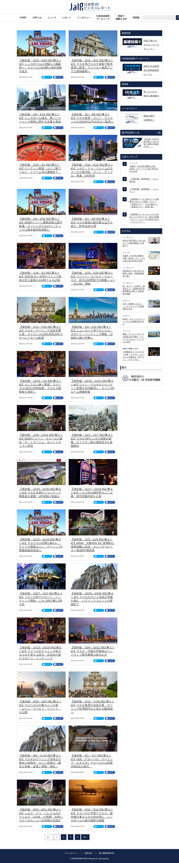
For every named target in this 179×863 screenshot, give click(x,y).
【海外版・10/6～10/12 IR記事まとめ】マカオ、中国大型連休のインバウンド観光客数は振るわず (93, 651)
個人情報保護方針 (106, 853)
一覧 (158, 132)
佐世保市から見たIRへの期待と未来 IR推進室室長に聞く (133, 273)
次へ (85, 837)
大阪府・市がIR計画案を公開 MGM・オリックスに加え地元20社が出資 (143, 168)
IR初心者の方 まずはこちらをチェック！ (151, 45)
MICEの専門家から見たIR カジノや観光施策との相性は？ (135, 243)
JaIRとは (37, 17)
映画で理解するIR (121, 17)
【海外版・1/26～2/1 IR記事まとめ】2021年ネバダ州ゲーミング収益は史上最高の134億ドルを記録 (40, 276)
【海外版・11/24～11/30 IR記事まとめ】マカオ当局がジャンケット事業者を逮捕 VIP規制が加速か (40, 492)
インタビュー (83, 17)
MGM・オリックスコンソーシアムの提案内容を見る (134, 321)
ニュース (51, 17)
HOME (23, 17)
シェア (59, 77)
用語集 (136, 17)
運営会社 (88, 853)
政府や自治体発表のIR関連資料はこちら (151, 70)
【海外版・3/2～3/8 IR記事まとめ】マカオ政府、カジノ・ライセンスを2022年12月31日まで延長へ (92, 118)
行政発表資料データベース (103, 17)
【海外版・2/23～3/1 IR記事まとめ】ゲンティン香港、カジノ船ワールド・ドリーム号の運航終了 (40, 168)
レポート (66, 17)
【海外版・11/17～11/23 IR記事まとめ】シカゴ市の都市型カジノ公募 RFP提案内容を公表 (92, 492)
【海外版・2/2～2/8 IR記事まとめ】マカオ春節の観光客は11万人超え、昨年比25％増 (92, 222)
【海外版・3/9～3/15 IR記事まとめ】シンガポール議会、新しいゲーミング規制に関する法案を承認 (40, 118)
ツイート (48, 77)
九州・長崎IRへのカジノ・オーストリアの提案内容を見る (133, 306)
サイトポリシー (71, 853)
